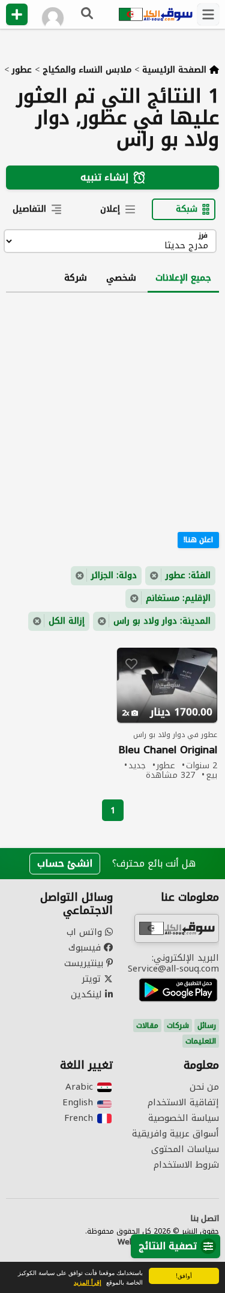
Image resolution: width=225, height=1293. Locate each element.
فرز (203, 236)
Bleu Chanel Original (167, 750)
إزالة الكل (67, 621)
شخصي (121, 277)
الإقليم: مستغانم (178, 598)
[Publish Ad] (17, 14)
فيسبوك (86, 947)
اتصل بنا (204, 1218)
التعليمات (200, 1041)
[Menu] (208, 14)
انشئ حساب (64, 863)
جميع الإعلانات (183, 277)
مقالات (147, 1025)
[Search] (87, 14)
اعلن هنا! (198, 539)
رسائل (206, 1025)
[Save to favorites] (131, 663)
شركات (178, 1025)
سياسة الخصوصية (183, 1117)
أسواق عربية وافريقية (175, 1133)
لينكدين (88, 994)
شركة (75, 277)
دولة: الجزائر (114, 575)
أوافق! (184, 1275)
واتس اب (86, 932)
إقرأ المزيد (87, 1282)
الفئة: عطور (188, 575)
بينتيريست (85, 963)
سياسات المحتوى (185, 1149)
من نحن (204, 1086)
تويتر (93, 978)
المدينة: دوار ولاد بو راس (162, 621)
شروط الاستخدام (186, 1164)
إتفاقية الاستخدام (183, 1102)
